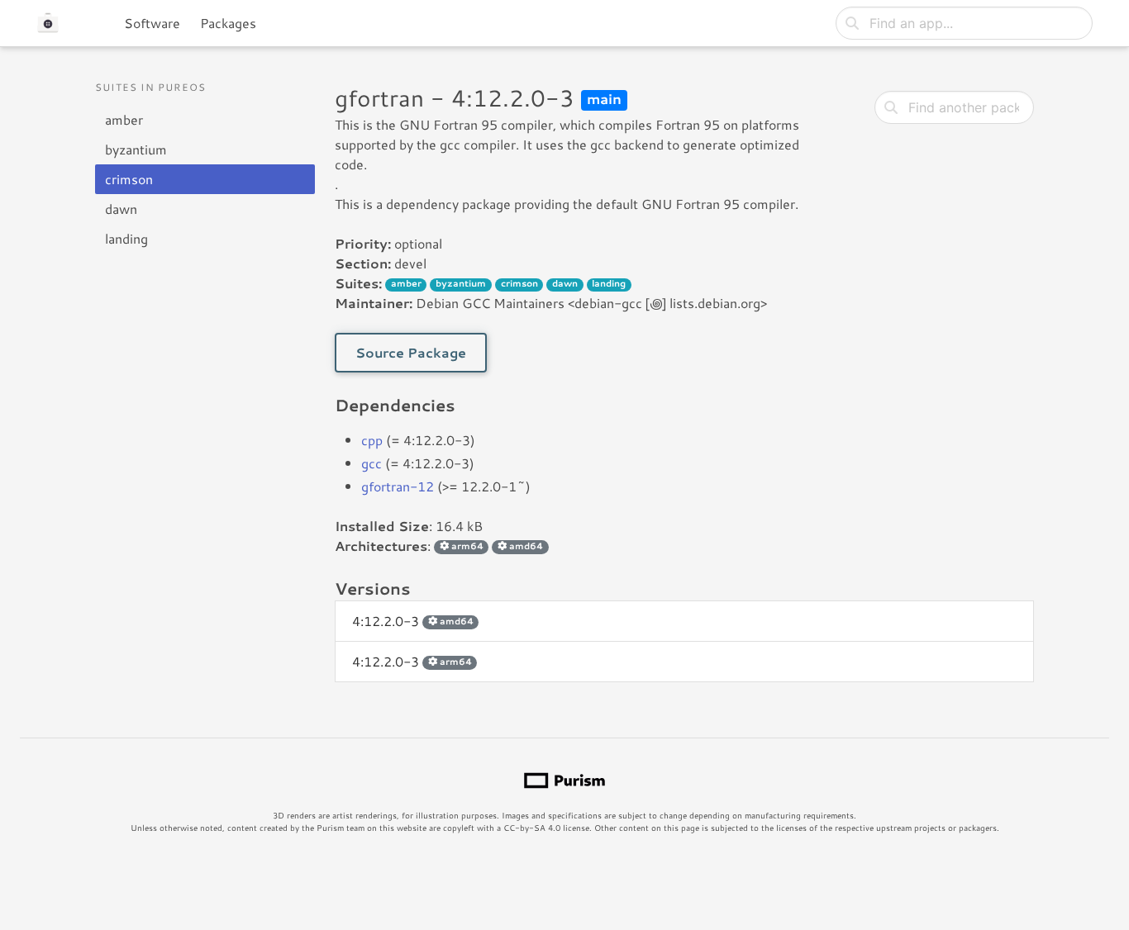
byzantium (136, 149)
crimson (129, 178)
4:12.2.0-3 (413, 620)
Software (152, 22)
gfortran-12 (397, 486)
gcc (371, 462)
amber (124, 119)
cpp (372, 439)
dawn (121, 208)
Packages (228, 22)
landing (126, 238)
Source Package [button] (410, 352)
